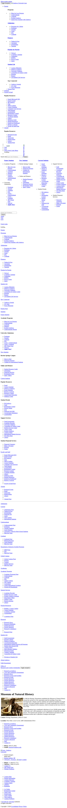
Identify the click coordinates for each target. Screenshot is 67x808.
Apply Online (8, 795)
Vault (43, 193)
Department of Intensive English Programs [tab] (12, 547)
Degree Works (44, 199)
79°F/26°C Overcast (10, 759)
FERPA (13, 58)
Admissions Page (9, 509)
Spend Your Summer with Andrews (21, 19)
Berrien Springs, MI (9, 758)
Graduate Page (8, 539)
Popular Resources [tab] (6, 605)
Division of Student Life (11, 657)
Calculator (14, 43)
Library (10, 118)
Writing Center (8, 599)
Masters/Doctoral (9, 540)
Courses (6, 562)
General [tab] (3, 506)
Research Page (8, 632)
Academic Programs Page (11, 574)
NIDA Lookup (12, 105)
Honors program (8, 601)
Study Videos (26, 187)
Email (9, 136)
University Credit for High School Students (16, 531)
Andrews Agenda (16, 84)
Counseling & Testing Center (19, 72)
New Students (23, 160)
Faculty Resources (9, 680)
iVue (9, 104)
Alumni (6, 128)
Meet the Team (8, 533)
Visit (5, 147)
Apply (8, 146)
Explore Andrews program (11, 596)
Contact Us (7, 690)
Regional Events (12, 134)
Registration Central (13, 113)
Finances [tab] (3, 259)
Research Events (8, 677)
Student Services (8, 564)
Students (6, 90)
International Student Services (61, 188)
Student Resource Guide (11, 369)
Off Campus (7, 582)
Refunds (58, 204)
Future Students (9, 160)
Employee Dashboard (14, 123)
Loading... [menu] (7, 152)
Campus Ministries (16, 68)
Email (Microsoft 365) (14, 99)
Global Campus (8, 580)
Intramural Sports (9, 650)
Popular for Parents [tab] (6, 270)
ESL (12, 33)
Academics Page (8, 616)
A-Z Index (7, 789)
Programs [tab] (3, 233)
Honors (13, 76)
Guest (12, 31)
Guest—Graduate (10, 197)
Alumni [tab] (3, 486)
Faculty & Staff (8, 92)
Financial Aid (8, 514)
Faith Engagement (59, 167)
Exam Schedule (44, 172)
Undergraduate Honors (10, 329)
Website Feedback (9, 769)
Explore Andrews (16, 18)
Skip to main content (6, 1)
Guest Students (8, 530)
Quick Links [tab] (4, 224)
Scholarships (14, 44)
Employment (7, 794)
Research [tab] (3, 619)
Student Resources (9, 683)
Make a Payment (61, 203)
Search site (4, 157)
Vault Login (7, 792)
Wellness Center (12, 120)
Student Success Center (10, 428)
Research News (8, 622)
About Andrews (5, 660)
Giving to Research (9, 686)
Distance (10, 173)
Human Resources (13, 121)
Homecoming (11, 139)
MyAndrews (11, 102)
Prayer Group (15, 59)
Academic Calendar (16, 54)
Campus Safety (60, 186)
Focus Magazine (15, 87)
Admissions (11, 23)
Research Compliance (10, 629)
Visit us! (13, 53)
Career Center (60, 183)
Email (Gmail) (12, 101)
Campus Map (8, 776)
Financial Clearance (59, 200)
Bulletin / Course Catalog (11, 608)
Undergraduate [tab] (5, 522)
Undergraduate (15, 15)
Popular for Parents (13, 49)
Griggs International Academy (12, 585)
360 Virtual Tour (8, 346)
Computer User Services (14, 108)
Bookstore (7, 786)
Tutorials (13, 46)
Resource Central (12, 115)
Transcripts (11, 138)
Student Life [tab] (4, 284)
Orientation (26, 182)
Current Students (43, 160)
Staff (5, 688)
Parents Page (11, 89)
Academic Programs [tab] (6, 571)
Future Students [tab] (5, 314)
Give (5, 149)
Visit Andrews (8, 797)
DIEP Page (7, 550)
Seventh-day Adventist (8, 801)
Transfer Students (9, 528)
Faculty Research (9, 627)
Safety (13, 61)
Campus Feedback (9, 798)
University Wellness (16, 71)
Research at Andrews (10, 671)
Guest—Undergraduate (12, 194)
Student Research (9, 625)
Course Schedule (12, 107)
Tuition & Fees (15, 41)
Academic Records (59, 170)
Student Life (11, 64)
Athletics (6, 784)
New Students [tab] (4, 352)
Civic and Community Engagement (14, 672)
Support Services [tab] (5, 590)
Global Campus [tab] (5, 556)
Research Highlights (9, 624)
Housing (13, 74)
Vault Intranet (11, 110)
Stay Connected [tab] (5, 299)
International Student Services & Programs (16, 644)
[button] (17, 150)
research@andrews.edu (14, 747)
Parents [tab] (3, 230)
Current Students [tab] (5, 378)
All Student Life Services (18, 77)
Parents (6, 6)
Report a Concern (12, 124)
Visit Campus (8, 517)
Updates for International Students (26, 171)
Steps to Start (26, 167)
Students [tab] (3, 311)
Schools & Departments (10, 587)
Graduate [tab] (3, 536)
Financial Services (28, 184)
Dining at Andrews (16, 69)
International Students (10, 519)
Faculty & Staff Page (13, 126)
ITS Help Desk (60, 190)
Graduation (14, 56)
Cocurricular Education (45, 182)
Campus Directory (9, 780)
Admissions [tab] (4, 245)
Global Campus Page (10, 559)
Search (3, 214)
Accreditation (14, 806)
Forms (58, 206)
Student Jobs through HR (11, 646)
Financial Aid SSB (9, 411)
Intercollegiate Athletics (10, 649)
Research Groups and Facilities (12, 675)
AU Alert (13, 86)
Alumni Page (11, 142)
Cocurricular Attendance (45, 207)
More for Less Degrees (17, 13)
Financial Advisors (28, 168)
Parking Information (9, 778)
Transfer (13, 29)
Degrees (6, 560)
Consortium (7, 584)
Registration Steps (28, 185)
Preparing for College (17, 26)
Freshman (14, 28)
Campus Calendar (9, 652)
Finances (10, 38)
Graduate (13, 16)
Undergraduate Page (9, 525)
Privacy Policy (23, 806)
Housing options (8, 639)
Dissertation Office (9, 598)
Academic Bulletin (13, 116)
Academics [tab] (4, 568)
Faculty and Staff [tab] (5, 452)
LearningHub (11, 112)
